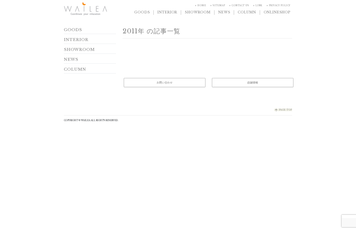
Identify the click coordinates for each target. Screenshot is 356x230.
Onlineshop (277, 12)
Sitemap (217, 5)
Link (257, 5)
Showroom (198, 12)
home (200, 5)
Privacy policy (278, 5)
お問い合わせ (165, 82)
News (224, 12)
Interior (167, 12)
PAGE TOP (283, 110)
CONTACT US (238, 5)
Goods (142, 12)
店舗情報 (252, 82)
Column (247, 12)
